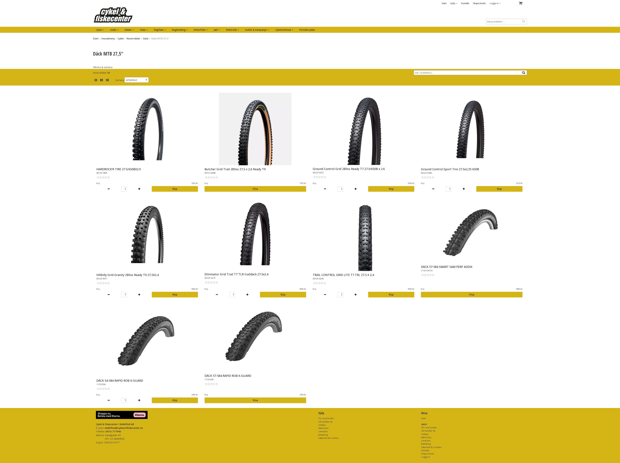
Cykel (99, 29)
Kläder (128, 29)
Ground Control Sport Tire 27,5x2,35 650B (450, 169)
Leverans (323, 431)
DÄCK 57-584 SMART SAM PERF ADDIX (446, 267)
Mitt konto (323, 428)
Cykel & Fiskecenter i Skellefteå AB (115, 424)
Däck (145, 38)
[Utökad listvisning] (107, 80)
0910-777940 (113, 431)
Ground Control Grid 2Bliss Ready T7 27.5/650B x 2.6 (349, 169)
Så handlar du (325, 421)
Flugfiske (159, 29)
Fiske (143, 29)
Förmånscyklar (307, 29)
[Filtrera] (523, 73)
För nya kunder (326, 418)
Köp (174, 189)
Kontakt (465, 3)
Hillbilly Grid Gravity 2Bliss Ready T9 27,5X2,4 (127, 275)
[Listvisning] (95, 80)
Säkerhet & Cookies (328, 438)
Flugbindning (179, 29)
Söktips (322, 424)
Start (444, 3)
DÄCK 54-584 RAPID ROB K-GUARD (119, 380)
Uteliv (113, 29)
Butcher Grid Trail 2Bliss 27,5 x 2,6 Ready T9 (235, 169)
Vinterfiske (200, 29)
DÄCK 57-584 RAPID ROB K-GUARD (228, 376)
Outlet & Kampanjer (256, 29)
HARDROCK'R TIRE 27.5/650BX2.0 (118, 169)
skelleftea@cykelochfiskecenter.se (124, 427)
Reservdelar (133, 38)
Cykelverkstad (283, 29)
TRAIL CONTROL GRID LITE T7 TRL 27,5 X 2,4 (343, 275)
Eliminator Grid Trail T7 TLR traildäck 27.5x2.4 (236, 274)
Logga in (425, 456)
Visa (255, 189)
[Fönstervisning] (101, 80)
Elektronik (231, 29)
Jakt (216, 29)
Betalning (323, 434)
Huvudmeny (108, 38)
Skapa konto (479, 3)
